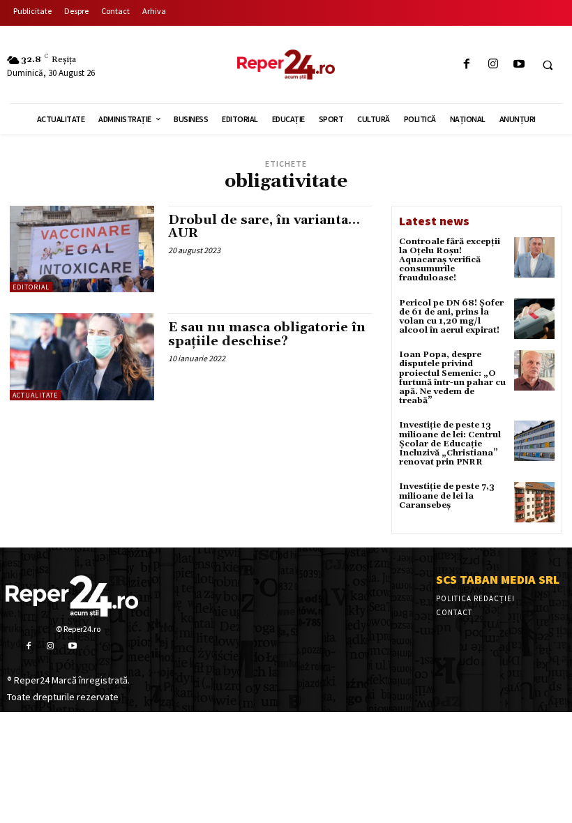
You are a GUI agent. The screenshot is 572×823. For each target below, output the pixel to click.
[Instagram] (492, 64)
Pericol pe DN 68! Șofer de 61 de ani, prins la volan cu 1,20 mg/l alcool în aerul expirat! (451, 317)
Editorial (31, 287)
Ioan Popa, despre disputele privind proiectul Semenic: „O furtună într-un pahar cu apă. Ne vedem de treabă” (452, 377)
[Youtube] (518, 64)
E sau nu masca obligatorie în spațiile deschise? (267, 334)
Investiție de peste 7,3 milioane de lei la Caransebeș (447, 495)
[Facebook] (467, 64)
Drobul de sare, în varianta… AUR (264, 227)
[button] (547, 64)
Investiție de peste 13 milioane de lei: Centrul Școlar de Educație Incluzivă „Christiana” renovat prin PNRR (450, 443)
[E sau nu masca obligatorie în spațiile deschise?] (82, 356)
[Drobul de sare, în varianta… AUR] (82, 249)
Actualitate (35, 395)
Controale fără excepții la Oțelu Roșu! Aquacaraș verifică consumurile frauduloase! (449, 260)
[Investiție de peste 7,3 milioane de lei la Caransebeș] (534, 502)
